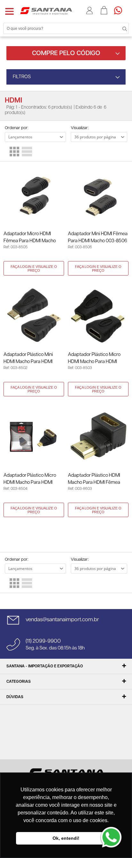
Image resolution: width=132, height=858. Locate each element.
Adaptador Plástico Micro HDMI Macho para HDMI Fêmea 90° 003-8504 (30, 479)
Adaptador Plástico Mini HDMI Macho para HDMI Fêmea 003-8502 (28, 358)
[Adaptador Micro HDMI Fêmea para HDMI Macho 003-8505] (34, 195)
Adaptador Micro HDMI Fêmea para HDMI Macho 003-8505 (30, 237)
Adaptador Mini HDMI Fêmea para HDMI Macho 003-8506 (98, 237)
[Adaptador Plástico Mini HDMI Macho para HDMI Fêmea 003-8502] (34, 316)
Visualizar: (79, 128)
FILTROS (22, 76)
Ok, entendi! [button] (66, 838)
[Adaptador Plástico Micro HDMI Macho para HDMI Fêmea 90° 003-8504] (34, 437)
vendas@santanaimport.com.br (62, 620)
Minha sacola (104, 10)
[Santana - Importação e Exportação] (46, 10)
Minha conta (90, 10)
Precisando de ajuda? (120, 10)
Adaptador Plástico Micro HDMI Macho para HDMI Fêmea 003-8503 (94, 358)
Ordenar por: (16, 128)
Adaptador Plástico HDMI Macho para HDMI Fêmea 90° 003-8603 (94, 479)
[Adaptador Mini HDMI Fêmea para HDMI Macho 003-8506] (98, 195)
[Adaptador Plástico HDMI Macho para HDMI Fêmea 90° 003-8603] (98, 437)
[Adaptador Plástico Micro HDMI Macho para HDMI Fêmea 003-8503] (98, 316)
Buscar (119, 28)
